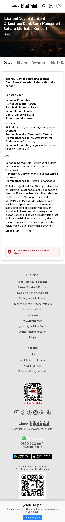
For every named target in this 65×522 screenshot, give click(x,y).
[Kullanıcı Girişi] (58, 6)
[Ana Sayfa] (25, 7)
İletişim (32, 337)
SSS (32, 354)
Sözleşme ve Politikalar (32, 298)
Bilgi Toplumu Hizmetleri (32, 281)
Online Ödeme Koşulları (32, 331)
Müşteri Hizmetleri (32, 320)
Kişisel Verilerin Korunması (32, 292)
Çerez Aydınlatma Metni (33, 326)
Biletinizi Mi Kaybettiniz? (32, 371)
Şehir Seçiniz (32, 517)
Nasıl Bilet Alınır (32, 365)
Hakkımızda (32, 315)
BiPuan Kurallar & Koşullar (32, 287)
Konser (7, 34)
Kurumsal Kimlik (32, 309)
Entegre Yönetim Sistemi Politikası (32, 303)
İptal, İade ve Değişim (33, 359)
